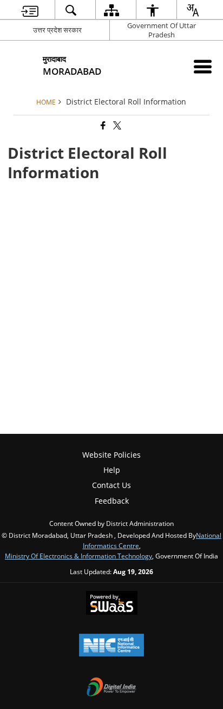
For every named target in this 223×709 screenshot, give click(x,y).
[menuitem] (30, 10)
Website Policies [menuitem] (111, 455)
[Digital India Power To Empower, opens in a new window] (111, 688)
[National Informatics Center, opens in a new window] (111, 646)
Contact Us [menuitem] (111, 485)
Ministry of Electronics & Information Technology (78, 555)
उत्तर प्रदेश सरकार (57, 30)
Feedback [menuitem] (112, 501)
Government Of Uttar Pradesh (161, 30)
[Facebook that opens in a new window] (102, 126)
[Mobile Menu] (202, 66)
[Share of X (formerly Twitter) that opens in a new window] (116, 126)
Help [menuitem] (111, 470)
